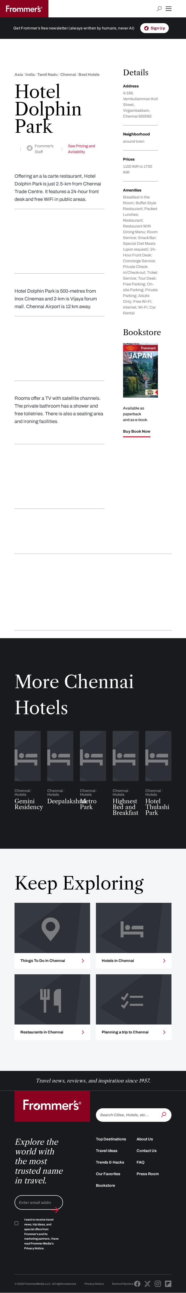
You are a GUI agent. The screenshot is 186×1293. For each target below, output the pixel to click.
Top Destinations (111, 1139)
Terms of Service (122, 1284)
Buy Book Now (136, 431)
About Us (145, 1139)
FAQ (141, 1162)
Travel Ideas (106, 1151)
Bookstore (105, 1185)
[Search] (164, 1114)
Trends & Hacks (110, 1162)
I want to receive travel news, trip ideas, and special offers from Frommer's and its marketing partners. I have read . (41, 1234)
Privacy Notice (94, 1284)
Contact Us (147, 1151)
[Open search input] (159, 9)
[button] (168, 9)
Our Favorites (108, 1174)
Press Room (148, 1174)
